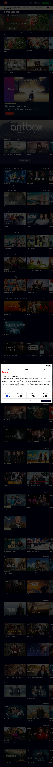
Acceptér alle (46, 400)
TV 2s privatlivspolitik (22, 385)
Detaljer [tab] (26, 369)
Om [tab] (44, 369)
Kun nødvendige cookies (33, 400)
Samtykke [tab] (9, 369)
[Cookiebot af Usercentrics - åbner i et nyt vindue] (46, 366)
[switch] (20, 396)
